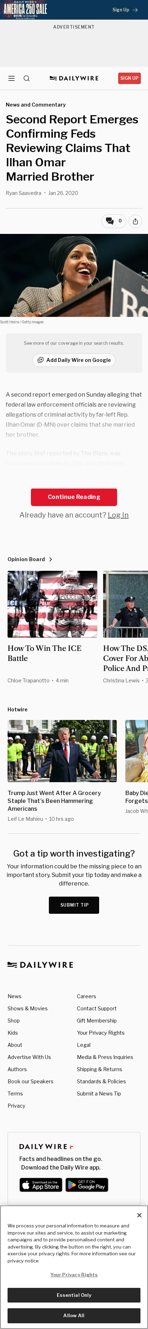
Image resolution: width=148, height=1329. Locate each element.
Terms (15, 1093)
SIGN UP (129, 78)
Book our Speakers (31, 1081)
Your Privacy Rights (101, 1033)
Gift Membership (97, 1020)
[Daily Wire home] (74, 78)
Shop (14, 1020)
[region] (74, 1267)
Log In (118, 515)
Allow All (73, 1315)
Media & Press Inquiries (105, 1057)
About (15, 1045)
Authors (17, 1069)
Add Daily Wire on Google (78, 360)
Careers (86, 996)
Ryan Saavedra (23, 193)
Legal (84, 1045)
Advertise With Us (29, 1057)
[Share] (135, 221)
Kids (13, 1033)
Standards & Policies (101, 1081)
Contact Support (97, 1008)
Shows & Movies (28, 1008)
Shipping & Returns (99, 1069)
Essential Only (74, 1295)
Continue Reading (74, 497)
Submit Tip (74, 905)
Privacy (16, 1106)
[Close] (139, 1215)
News (15, 996)
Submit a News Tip (99, 1093)
